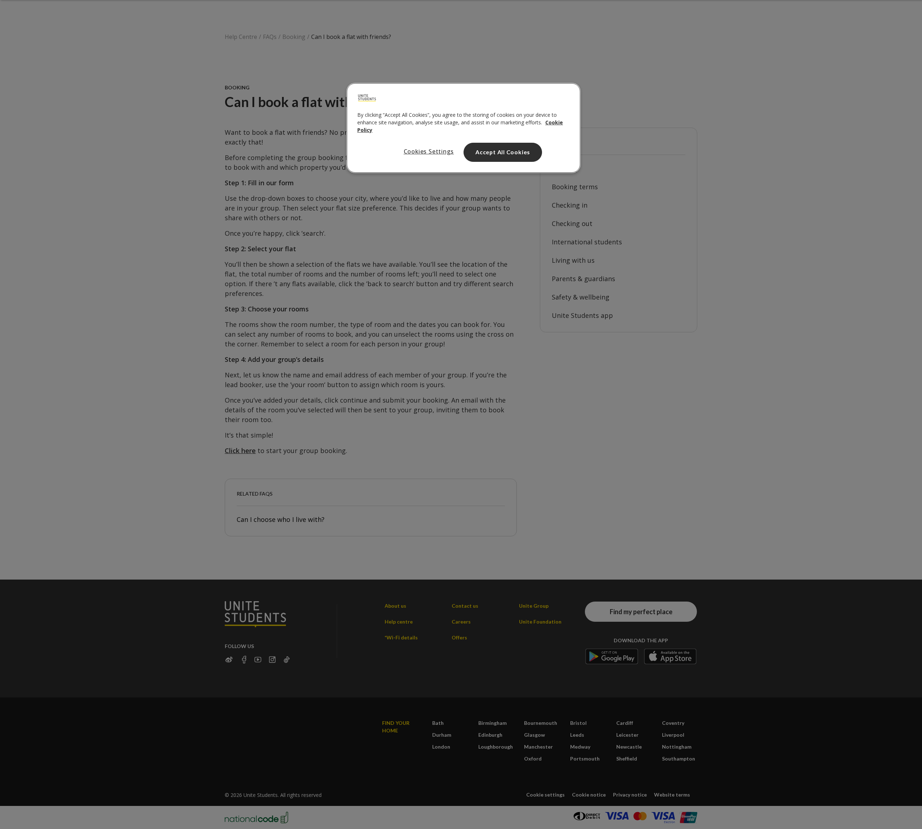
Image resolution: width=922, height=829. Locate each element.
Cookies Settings (429, 151)
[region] (463, 128)
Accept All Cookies (502, 151)
